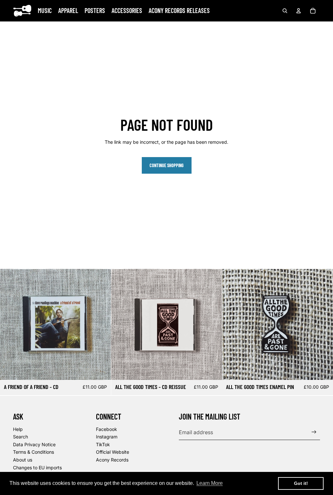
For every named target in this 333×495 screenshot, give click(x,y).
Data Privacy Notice (34, 444)
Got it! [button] (301, 483)
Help (18, 429)
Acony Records (112, 459)
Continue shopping (167, 165)
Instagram (106, 436)
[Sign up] (314, 432)
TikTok (103, 444)
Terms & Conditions (33, 452)
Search (20, 436)
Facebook (106, 429)
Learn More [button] (209, 483)
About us (22, 459)
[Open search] (285, 11)
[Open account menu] (298, 11)
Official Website (112, 452)
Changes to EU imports (37, 467)
